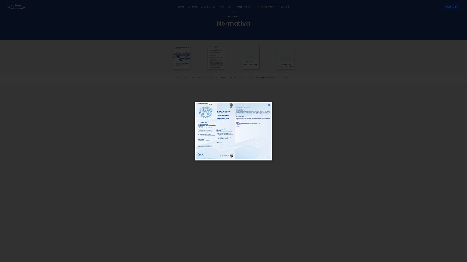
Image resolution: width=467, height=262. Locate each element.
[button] (269, 105)
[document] (233, 131)
